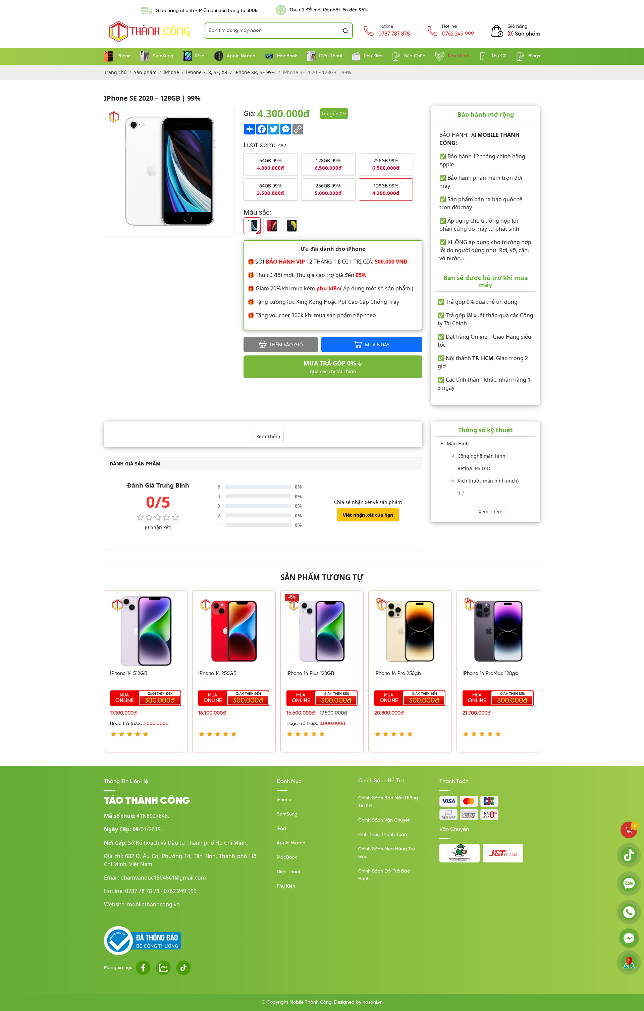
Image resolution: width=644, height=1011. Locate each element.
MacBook (287, 56)
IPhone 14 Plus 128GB (310, 673)
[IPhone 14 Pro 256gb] (410, 631)
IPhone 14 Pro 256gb (397, 673)
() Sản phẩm (523, 34)
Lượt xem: (259, 144)
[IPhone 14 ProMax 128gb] (498, 631)
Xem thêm (268, 436)
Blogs (534, 56)
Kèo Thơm (458, 56)
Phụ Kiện (373, 56)
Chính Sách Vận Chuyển (384, 820)
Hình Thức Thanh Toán (382, 834)
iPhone (123, 56)
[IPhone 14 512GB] (145, 631)
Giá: (250, 113)
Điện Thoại (330, 56)
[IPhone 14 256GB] (234, 631)
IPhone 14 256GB (217, 673)
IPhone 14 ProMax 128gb (491, 673)
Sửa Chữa (415, 56)
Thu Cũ (498, 56)
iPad (200, 56)
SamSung (163, 56)
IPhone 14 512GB (128, 673)
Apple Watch (241, 56)
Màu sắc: (257, 212)
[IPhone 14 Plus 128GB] (322, 631)
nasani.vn (373, 1002)
